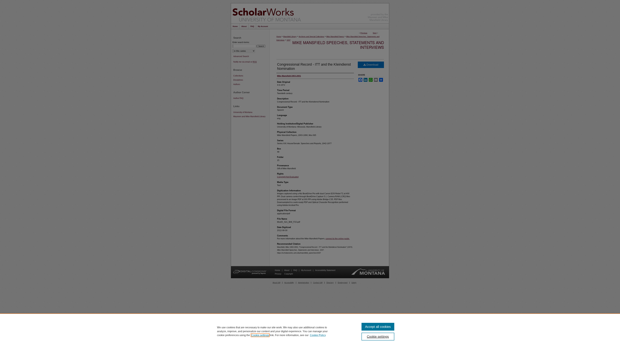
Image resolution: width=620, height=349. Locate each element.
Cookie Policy (318, 335)
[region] (310, 331)
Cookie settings (260, 335)
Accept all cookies (378, 326)
